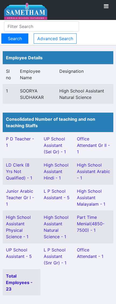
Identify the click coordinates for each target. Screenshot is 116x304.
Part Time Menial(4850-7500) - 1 (90, 224)
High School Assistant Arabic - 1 (93, 171)
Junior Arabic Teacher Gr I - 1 (20, 197)
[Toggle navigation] (106, 6)
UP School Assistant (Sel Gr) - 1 (55, 145)
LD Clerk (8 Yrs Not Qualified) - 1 (19, 171)
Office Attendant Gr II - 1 (93, 145)
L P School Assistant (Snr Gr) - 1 (55, 256)
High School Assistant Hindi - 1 (56, 171)
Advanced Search (55, 38)
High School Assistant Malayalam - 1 (91, 197)
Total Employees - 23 (19, 282)
